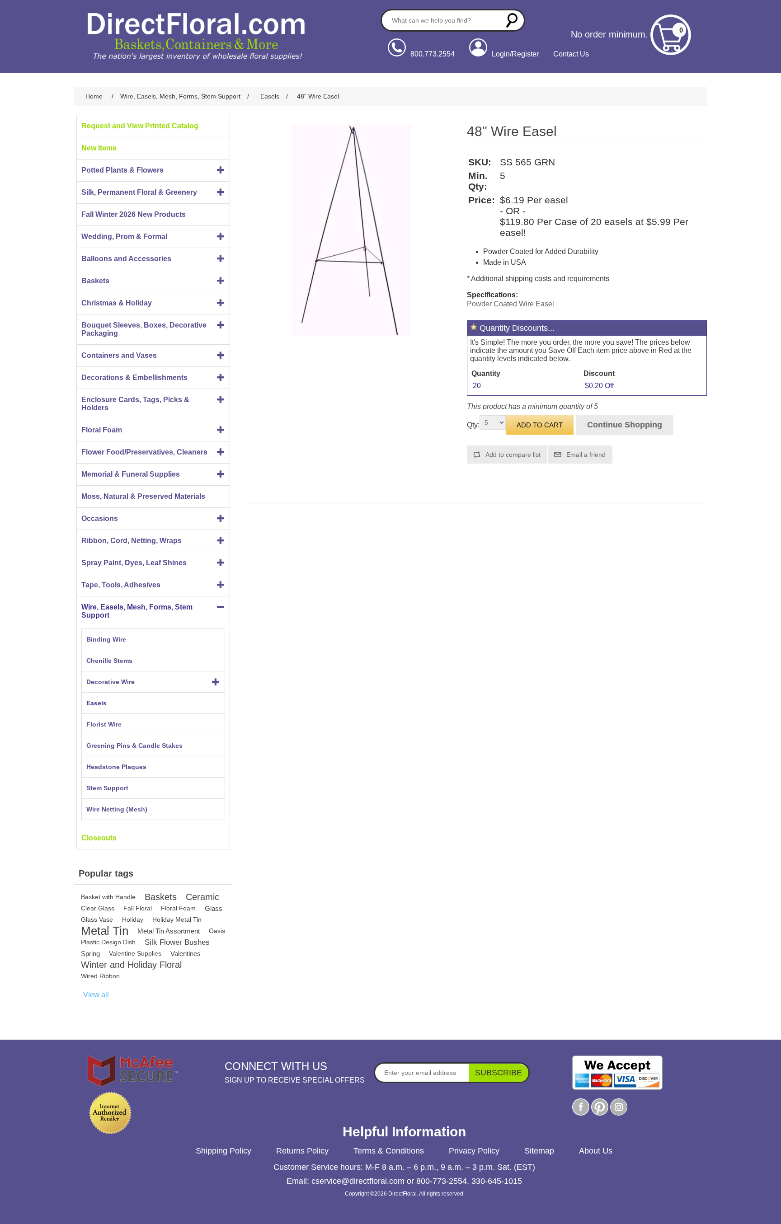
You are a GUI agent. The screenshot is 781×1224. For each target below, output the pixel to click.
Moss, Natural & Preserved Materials (143, 496)
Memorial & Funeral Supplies (130, 474)
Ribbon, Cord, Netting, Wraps (131, 540)
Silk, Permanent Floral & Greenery (139, 192)
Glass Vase (97, 919)
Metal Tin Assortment (168, 931)
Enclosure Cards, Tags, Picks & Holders (135, 404)
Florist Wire (104, 724)
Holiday (132, 919)
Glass (213, 908)
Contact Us (571, 54)
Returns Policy (302, 1150)
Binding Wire (106, 639)
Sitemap (539, 1150)
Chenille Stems (109, 660)
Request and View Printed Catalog (139, 126)
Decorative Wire (110, 681)
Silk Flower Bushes (177, 942)
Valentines (185, 953)
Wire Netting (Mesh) (116, 809)
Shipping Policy (223, 1150)
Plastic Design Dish (108, 942)
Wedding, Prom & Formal (124, 236)
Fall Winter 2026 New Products (133, 214)
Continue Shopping (624, 424)
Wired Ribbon (100, 976)
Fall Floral (137, 908)
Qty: (473, 425)
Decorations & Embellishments (134, 377)
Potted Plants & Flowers (122, 170)
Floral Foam (101, 430)
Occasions (99, 518)
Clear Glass (97, 908)
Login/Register (515, 54)
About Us (595, 1150)
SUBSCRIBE (498, 1072)
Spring (90, 953)
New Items (99, 148)
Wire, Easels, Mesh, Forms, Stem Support (137, 611)
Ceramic (202, 897)
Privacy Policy (474, 1150)
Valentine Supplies (135, 953)
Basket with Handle (108, 896)
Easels (96, 703)
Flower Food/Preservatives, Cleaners (144, 452)
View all (96, 995)
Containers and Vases (119, 355)
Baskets (95, 281)
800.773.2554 (432, 54)
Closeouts (99, 838)
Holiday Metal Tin (177, 919)
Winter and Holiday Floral (131, 965)
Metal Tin (104, 931)
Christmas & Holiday (116, 303)
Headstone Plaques (116, 766)
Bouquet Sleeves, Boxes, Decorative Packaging (144, 329)
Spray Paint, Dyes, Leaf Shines (134, 563)
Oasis (217, 930)
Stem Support (107, 788)
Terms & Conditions (388, 1150)
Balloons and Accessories (126, 259)
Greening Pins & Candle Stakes (134, 745)
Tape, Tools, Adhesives (120, 585)
